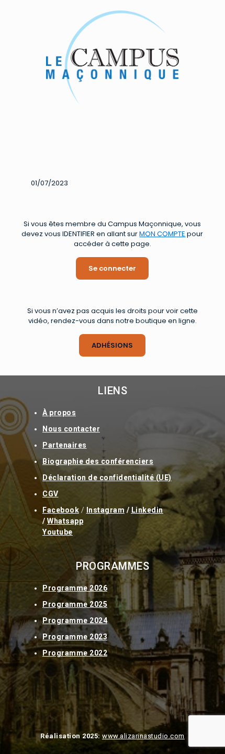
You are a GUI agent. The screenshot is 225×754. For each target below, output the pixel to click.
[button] (112, 138)
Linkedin (147, 510)
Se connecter (112, 268)
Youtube (57, 532)
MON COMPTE (162, 234)
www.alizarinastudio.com (143, 736)
